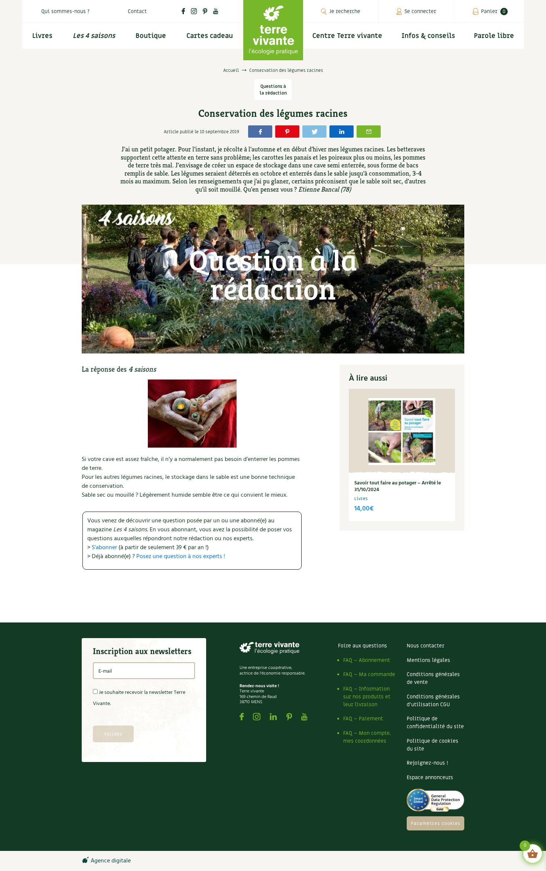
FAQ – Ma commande (369, 674)
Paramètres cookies (436, 823)
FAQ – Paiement (363, 718)
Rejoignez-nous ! (427, 762)
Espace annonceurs (430, 777)
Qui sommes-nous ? (65, 11)
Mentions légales (428, 660)
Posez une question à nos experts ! (180, 556)
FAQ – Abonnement (366, 660)
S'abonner (104, 548)
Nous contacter (425, 645)
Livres (42, 36)
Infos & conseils (428, 36)
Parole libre (494, 36)
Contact (137, 11)
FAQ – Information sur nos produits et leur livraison (366, 696)
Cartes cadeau (209, 36)
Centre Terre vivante (347, 36)
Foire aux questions (362, 645)
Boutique (151, 36)
